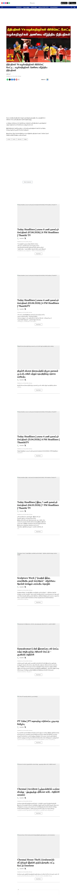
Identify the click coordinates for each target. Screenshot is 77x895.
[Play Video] (38, 44)
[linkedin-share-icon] (14, 80)
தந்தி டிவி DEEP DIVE (43, 7)
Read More (38, 253)
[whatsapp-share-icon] (7, 80)
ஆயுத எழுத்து (26, 7)
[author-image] (18, 238)
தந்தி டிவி (8, 74)
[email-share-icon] (16, 80)
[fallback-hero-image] (38, 216)
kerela (14, 139)
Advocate (20, 139)
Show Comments (27, 182)
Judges (25, 139)
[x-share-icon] (10, 80)
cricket (8, 139)
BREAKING (19, 7)
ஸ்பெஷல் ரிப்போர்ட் (54, 7)
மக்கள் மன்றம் (34, 7)
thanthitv (22, 238)
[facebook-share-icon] (12, 80)
